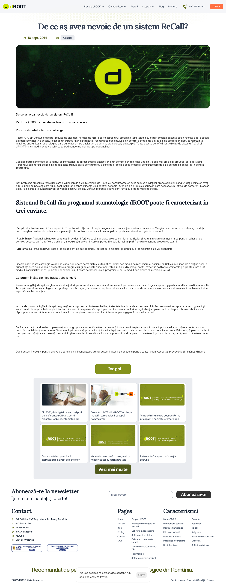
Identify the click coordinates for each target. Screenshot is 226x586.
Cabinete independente (143, 530)
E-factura (196, 540)
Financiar (196, 519)
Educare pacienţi (171, 532)
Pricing (120, 532)
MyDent (172, 6)
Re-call (195, 527)
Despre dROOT (139, 519)
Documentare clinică (173, 527)
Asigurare (196, 532)
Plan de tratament (172, 536)
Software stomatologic (143, 535)
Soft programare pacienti (144, 558)
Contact (121, 536)
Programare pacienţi (173, 523)
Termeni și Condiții (196, 580)
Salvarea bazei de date (202, 536)
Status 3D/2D (169, 519)
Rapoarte (196, 523)
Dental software (171, 545)
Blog (161, 6)
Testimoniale (138, 553)
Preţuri (134, 6)
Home (120, 519)
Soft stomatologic (200, 545)
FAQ (119, 540)
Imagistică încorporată (174, 540)
